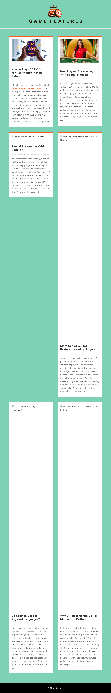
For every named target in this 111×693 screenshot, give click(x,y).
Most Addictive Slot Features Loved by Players (77, 347)
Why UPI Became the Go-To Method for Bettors (78, 617)
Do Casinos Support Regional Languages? (26, 617)
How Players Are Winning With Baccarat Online (77, 73)
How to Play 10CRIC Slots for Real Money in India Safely (29, 73)
